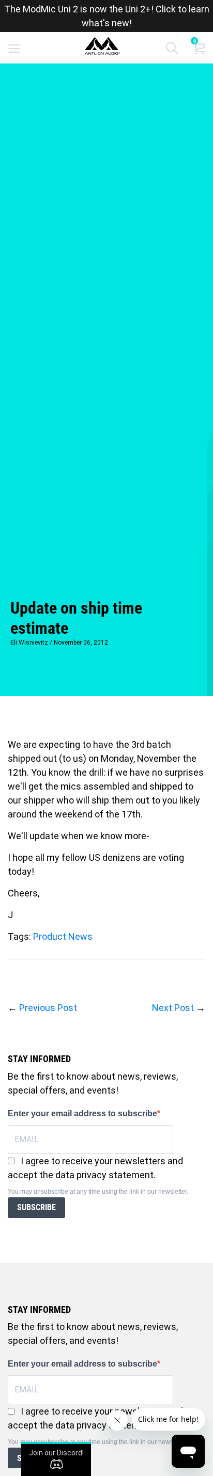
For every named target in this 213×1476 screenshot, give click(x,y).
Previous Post (48, 1007)
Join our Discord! (56, 1453)
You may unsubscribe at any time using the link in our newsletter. (98, 1191)
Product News (63, 936)
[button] (172, 50)
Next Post (173, 1007)
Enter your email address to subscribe (82, 1113)
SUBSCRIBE (36, 1207)
